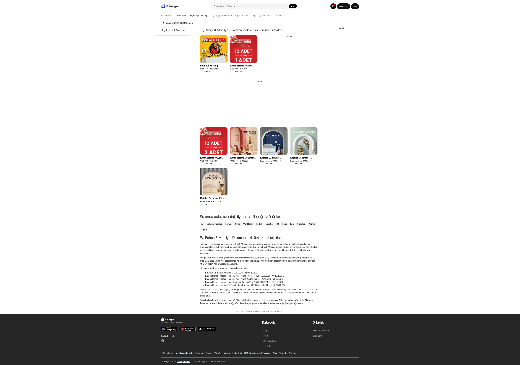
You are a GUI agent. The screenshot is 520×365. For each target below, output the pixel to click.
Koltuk (259, 224)
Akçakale (309, 300)
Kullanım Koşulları (200, 361)
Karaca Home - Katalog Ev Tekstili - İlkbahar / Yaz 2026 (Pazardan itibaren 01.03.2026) (245, 285)
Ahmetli (213, 303)
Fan (292, 224)
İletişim (266, 335)
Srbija (274, 353)
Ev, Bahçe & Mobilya (238, 244)
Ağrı (302, 300)
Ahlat (281, 300)
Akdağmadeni (296, 303)
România (267, 353)
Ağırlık (311, 224)
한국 (246, 353)
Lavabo (269, 224)
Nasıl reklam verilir (321, 330)
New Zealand (255, 353)
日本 (240, 353)
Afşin (296, 300)
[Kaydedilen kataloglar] (333, 6)
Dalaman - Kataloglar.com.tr (212, 244)
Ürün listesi (280, 15)
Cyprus (209, 353)
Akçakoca (264, 303)
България (199, 353)
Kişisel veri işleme (218, 361)
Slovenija (283, 353)
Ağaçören (284, 303)
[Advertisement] (288, 57)
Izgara (204, 229)
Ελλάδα (218, 353)
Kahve (228, 224)
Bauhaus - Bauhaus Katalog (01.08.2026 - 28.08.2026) (230, 272)
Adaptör (301, 224)
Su (202, 224)
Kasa (284, 224)
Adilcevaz (274, 303)
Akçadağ (229, 303)
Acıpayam (254, 303)
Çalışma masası (214, 224)
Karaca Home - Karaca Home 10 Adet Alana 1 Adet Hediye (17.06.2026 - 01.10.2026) (244, 275)
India (234, 353)
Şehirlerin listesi (266, 15)
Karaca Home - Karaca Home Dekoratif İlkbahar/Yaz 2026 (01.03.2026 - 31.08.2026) (244, 282)
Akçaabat (288, 300)
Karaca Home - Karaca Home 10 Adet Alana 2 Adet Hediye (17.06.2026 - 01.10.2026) (244, 279)
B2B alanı (317, 335)
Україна (292, 353)
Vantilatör (248, 224)
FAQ (265, 330)
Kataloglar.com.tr (183, 361)
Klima (237, 224)
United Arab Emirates (184, 353)
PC (277, 224)
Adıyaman (204, 303)
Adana (221, 303)
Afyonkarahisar (241, 303)
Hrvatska (227, 353)
